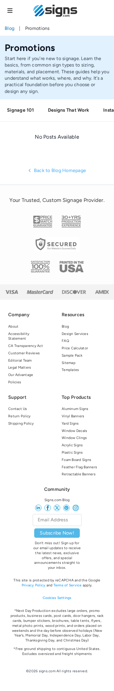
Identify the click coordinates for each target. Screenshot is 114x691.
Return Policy (19, 416)
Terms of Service (67, 585)
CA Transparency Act (25, 346)
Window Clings (74, 438)
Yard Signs (70, 423)
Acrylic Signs (72, 445)
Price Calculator (75, 348)
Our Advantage (20, 375)
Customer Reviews (24, 353)
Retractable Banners (79, 474)
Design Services (75, 334)
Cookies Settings (57, 598)
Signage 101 (20, 110)
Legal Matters (19, 367)
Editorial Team (20, 360)
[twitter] (57, 508)
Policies (14, 382)
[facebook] (47, 508)
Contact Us (17, 409)
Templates (70, 370)
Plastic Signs (72, 452)
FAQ (65, 341)
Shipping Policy (21, 423)
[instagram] (75, 508)
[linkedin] (38, 508)
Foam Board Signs (76, 460)
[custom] (66, 508)
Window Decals (74, 431)
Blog (9, 28)
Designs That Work (68, 110)
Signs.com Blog (57, 500)
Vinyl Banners (73, 416)
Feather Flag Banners (79, 467)
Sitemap (68, 363)
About (13, 326)
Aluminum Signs (75, 409)
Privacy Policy (34, 585)
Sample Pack (72, 355)
